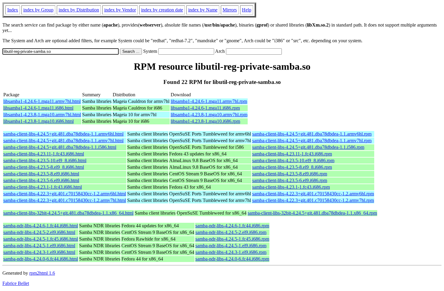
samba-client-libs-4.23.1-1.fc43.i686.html (42, 187)
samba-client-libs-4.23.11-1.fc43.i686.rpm (292, 153)
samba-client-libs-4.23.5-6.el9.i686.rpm (289, 180)
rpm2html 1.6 (42, 273)
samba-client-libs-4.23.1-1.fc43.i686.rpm (291, 187)
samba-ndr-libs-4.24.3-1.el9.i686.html (39, 252)
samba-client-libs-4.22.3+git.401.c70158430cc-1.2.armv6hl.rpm (313, 193)
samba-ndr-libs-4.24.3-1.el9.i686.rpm (230, 252)
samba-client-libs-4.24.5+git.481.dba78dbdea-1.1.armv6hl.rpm (312, 133)
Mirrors (230, 9)
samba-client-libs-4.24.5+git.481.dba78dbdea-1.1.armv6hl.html (63, 133)
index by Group (38, 9)
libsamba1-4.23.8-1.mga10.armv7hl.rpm (209, 114)
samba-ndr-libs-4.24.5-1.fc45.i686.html (40, 238)
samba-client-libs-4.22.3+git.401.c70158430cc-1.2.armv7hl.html (64, 200)
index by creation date (162, 9)
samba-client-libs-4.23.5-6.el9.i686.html (41, 180)
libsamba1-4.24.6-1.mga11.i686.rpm (205, 107)
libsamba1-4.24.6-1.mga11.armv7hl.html (42, 101)
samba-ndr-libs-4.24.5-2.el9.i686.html (39, 232)
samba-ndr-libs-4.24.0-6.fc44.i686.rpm (232, 258)
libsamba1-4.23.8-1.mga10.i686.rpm (205, 121)
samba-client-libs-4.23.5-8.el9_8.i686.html (43, 167)
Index (12, 9)
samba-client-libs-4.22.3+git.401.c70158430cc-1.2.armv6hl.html (64, 193)
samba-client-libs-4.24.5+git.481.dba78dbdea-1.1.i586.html (59, 147)
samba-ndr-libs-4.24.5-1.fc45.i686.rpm (232, 238)
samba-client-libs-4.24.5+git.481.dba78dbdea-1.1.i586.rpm (308, 147)
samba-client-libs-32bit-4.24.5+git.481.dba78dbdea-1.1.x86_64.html (68, 213)
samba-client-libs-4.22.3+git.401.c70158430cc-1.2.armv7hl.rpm (313, 200)
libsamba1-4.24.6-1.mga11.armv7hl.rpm (209, 101)
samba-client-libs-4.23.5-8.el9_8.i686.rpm (292, 167)
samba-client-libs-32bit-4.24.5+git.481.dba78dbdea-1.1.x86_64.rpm (312, 213)
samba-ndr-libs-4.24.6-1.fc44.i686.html (40, 225)
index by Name (202, 9)
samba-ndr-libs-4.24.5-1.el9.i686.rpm (230, 245)
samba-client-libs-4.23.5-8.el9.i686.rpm (289, 173)
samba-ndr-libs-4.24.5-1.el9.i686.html (39, 245)
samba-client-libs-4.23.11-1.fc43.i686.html (43, 153)
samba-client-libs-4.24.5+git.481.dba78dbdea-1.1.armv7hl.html (63, 140)
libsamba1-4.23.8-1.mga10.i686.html (38, 121)
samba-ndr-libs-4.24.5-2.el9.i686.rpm (230, 232)
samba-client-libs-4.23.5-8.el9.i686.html (41, 173)
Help (246, 9)
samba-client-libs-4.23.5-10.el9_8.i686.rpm (293, 160)
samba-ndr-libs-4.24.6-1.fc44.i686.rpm (232, 225)
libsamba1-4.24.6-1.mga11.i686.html (38, 107)
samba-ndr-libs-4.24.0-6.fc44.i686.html (40, 258)
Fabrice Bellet (15, 283)
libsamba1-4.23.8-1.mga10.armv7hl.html (42, 114)
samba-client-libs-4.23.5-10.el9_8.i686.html (44, 160)
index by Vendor (120, 9)
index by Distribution (79, 9)
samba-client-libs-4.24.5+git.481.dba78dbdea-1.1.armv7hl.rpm (312, 140)
